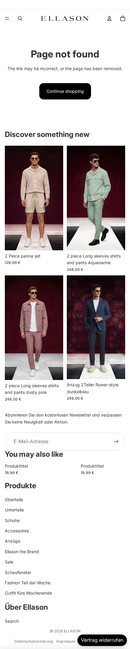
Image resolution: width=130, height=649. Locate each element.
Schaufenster (18, 572)
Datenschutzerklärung (34, 641)
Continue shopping (65, 91)
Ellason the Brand (22, 551)
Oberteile (14, 499)
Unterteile (14, 509)
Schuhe (12, 520)
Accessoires (17, 530)
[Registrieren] (116, 441)
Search (12, 621)
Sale (9, 561)
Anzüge (12, 541)
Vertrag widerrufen (102, 640)
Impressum (65, 641)
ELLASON (72, 631)
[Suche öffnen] (20, 18)
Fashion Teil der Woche (27, 582)
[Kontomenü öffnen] (109, 18)
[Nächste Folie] (114, 468)
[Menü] (7, 18)
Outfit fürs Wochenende (28, 592)
